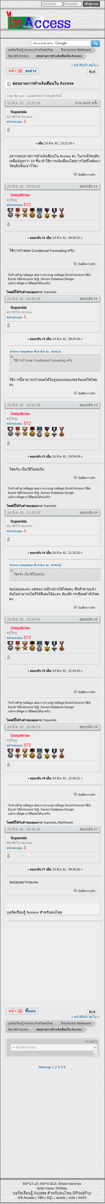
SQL (50, 1197)
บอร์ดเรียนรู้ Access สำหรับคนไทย (42, 1193)
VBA (40, 1197)
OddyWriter (20, 195)
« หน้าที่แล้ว (79, 65)
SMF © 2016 (48, 1183)
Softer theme (45, 1188)
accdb (60, 1197)
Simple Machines (69, 1183)
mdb (71, 1197)
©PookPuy (82, 1193)
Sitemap (44, 1067)
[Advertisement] (55, 962)
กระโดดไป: (91, 1041)
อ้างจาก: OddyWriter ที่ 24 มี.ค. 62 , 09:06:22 (35, 351)
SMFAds (61, 1188)
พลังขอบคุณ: (16, 121)
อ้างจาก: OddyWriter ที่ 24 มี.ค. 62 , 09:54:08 (35, 565)
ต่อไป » (94, 65)
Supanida (18, 112)
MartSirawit (65, 822)
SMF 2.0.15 (30, 1183)
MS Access (26, 1197)
